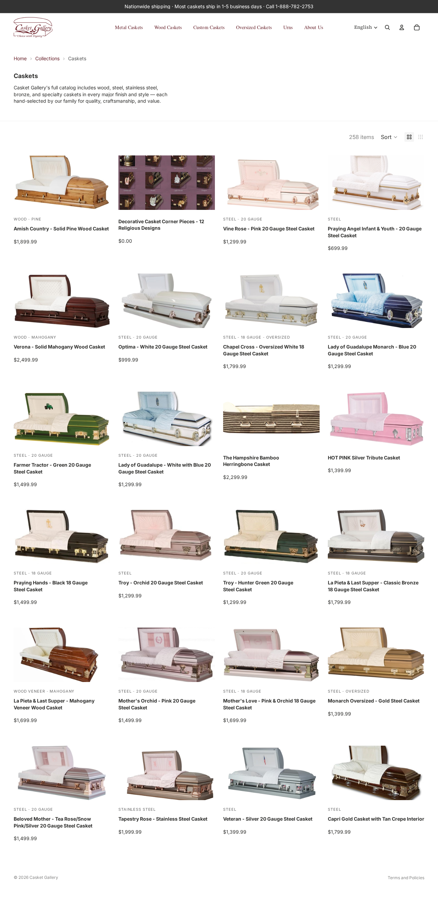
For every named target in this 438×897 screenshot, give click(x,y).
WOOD (20, 219)
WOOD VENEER (29, 691)
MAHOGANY (43, 336)
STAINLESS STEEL (137, 809)
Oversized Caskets (254, 27)
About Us (313, 27)
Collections (47, 58)
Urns (288, 27)
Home (20, 58)
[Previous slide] (338, 182)
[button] (389, 136)
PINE (36, 219)
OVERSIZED (278, 336)
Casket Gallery (43, 877)
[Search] (387, 27)
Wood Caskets (168, 27)
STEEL (229, 219)
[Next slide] (414, 182)
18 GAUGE (251, 336)
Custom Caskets (208, 27)
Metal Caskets (129, 27)
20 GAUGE (251, 219)
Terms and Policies (406, 877)
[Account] (401, 27)
